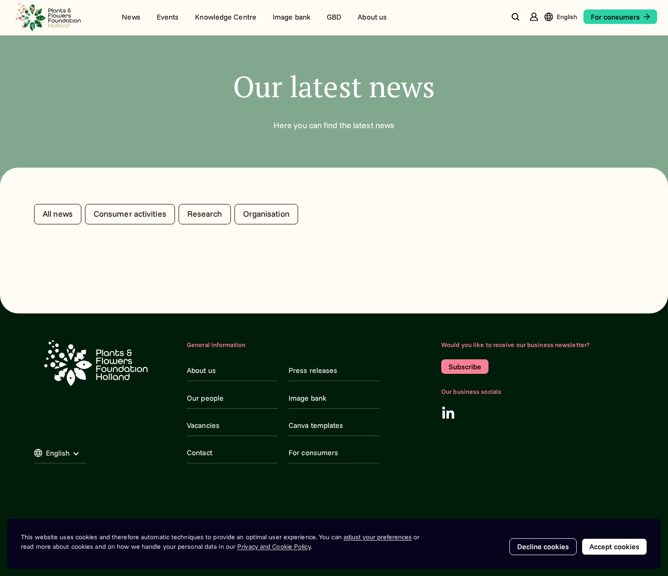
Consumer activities (130, 214)
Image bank (291, 16)
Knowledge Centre (225, 16)
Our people (205, 397)
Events (168, 16)
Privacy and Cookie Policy (274, 546)
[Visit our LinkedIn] (448, 412)
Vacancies (203, 425)
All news (58, 214)
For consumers (313, 452)
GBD (334, 16)
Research (204, 214)
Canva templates (316, 425)
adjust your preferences (378, 537)
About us (372, 16)
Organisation (266, 214)
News (131, 16)
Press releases (313, 370)
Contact (199, 452)
